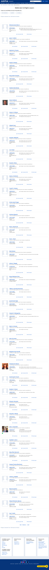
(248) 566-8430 (12, 404)
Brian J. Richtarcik (13, 226)
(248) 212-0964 (12, 354)
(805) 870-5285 (12, 28)
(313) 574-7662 (12, 341)
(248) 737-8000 (12, 165)
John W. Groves (12, 338)
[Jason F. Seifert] (5, 40)
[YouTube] (21, 562)
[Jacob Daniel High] (5, 303)
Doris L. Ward (12, 239)
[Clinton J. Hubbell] (5, 479)
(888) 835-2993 (12, 467)
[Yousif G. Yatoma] (5, 191)
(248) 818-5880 (12, 303)
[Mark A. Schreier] (5, 329)
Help (22, 563)
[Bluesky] (26, 562)
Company (20, 563)
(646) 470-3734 (12, 516)
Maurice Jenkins (13, 488)
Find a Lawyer (3, 3)
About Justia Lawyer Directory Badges (42, 542)
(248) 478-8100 (12, 90)
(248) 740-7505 (12, 379)
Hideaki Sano (12, 125)
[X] (27, 562)
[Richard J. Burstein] (5, 404)
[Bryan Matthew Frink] (5, 279)
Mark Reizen (12, 251)
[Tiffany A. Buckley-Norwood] (5, 291)
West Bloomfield (4, 545)
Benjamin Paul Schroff (14, 351)
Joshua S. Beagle (13, 263)
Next (28, 524)
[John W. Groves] (5, 341)
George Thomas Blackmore (15, 464)
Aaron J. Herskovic (13, 176)
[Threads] (25, 562)
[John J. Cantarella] (5, 429)
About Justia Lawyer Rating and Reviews (43, 547)
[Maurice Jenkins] (5, 491)
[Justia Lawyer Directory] (4, 1)
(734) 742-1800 (12, 217)
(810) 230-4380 (12, 504)
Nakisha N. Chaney (13, 50)
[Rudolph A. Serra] (5, 442)
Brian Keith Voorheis (14, 75)
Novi (2, 546)
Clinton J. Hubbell (13, 476)
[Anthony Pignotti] (5, 217)
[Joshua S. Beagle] (5, 266)
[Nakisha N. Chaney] (5, 53)
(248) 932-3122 (12, 140)
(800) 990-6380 (12, 279)
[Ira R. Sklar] (5, 152)
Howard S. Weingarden (14, 313)
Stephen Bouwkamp (14, 88)
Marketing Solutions (32, 3)
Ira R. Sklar (12, 149)
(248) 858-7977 (12, 429)
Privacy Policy (31, 563)
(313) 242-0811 (12, 455)
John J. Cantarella (13, 426)
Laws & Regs (22, 3)
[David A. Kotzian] (5, 65)
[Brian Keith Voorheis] (5, 78)
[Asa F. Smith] (5, 516)
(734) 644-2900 (12, 205)
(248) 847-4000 (12, 115)
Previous (24, 524)
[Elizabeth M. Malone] (5, 366)
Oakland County (4, 552)
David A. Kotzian (13, 62)
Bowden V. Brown (13, 389)
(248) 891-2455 (12, 392)
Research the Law (12, 3)
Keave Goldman (13, 100)
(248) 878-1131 (12, 479)
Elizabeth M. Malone (14, 363)
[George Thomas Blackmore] (5, 467)
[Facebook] (22, 562)
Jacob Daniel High (13, 301)
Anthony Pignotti (13, 214)
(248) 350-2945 (12, 241)
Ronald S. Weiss (13, 163)
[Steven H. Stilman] (5, 115)
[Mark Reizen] (5, 253)
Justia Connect (12, 563)
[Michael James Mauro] (5, 27)
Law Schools (18, 3)
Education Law (16, 541)
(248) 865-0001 (12, 65)
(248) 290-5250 (12, 416)
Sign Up (47, 1)
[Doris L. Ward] (5, 241)
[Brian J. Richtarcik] (5, 229)
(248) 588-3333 (12, 103)
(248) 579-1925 (12, 179)
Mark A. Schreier (13, 326)
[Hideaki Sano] (5, 128)
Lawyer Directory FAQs (42, 543)
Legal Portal (16, 563)
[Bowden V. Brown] (5, 392)
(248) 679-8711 (12, 53)
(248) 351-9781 (12, 491)
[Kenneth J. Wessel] (5, 416)
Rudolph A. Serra (13, 439)
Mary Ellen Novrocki (14, 452)
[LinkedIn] (20, 562)
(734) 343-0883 (12, 291)
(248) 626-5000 (12, 316)
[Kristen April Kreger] (5, 205)
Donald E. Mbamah (13, 137)
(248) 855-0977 (12, 152)
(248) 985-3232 (12, 191)
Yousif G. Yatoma (13, 188)
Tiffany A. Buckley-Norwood (16, 288)
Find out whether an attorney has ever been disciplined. (29, 542)
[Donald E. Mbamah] (5, 140)
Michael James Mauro (14, 25)
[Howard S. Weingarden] (5, 315)
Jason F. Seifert (12, 38)
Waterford (3, 544)
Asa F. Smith (12, 513)
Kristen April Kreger (14, 202)
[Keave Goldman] (5, 102)
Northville (3, 547)
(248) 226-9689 (12, 41)
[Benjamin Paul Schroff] (5, 354)
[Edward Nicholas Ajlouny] (5, 503)
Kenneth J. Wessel (13, 413)
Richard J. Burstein (13, 401)
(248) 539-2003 (12, 254)
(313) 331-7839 (12, 442)
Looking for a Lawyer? (41, 566)
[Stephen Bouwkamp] (5, 90)
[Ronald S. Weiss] (5, 165)
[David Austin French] (5, 379)
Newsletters (27, 3)
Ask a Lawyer (8, 3)
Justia (25, 560)
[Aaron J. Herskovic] (5, 178)
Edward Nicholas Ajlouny (15, 501)
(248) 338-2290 (12, 78)
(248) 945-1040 (12, 329)
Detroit (3, 541)
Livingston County (4, 553)
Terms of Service (26, 563)
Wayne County (4, 554)
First (21, 524)
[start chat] (46, 566)
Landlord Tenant (16, 544)
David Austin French (14, 377)
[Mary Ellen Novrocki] (5, 454)
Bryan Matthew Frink (14, 276)
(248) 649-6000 (12, 366)
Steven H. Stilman (13, 112)
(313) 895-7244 (12, 266)
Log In (43, 1)
